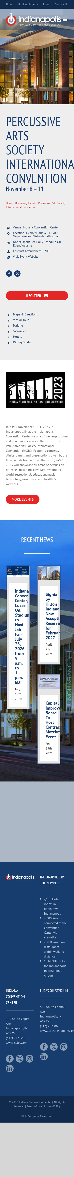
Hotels (17, 336)
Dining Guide (22, 342)
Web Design (29, 1116)
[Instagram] (29, 1059)
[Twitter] (19, 1059)
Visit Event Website (25, 256)
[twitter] (17, 273)
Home (9, 203)
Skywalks (19, 331)
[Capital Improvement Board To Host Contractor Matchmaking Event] (49, 682)
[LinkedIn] (10, 1068)
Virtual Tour (21, 320)
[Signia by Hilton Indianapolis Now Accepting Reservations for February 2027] (49, 573)
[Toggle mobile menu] (65, 19)
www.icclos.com (16, 1043)
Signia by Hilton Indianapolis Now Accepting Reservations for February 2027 (57, 616)
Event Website (22, 245)
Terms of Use (34, 1106)
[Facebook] (10, 1059)
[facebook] (9, 273)
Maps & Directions (25, 314)
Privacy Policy (52, 1106)
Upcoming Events (25, 203)
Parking (18, 325)
